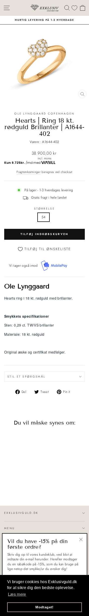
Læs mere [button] (17, 594)
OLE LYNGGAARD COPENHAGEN (44, 114)
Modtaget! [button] (44, 607)
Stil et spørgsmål (26, 377)
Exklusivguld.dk (21, 513)
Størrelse (44, 209)
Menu (9, 528)
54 (44, 216)
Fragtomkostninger (29, 172)
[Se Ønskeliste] (74, 7)
